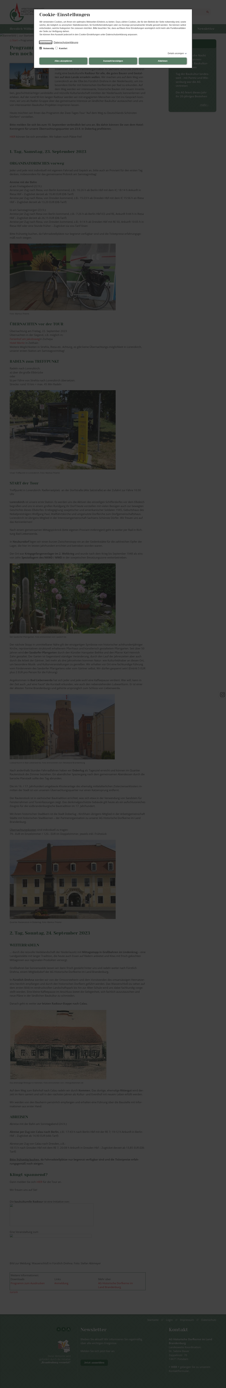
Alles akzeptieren (63, 61)
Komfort (62, 48)
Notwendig (48, 48)
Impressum (45, 42)
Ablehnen (162, 61)
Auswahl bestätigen (113, 61)
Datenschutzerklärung (66, 42)
